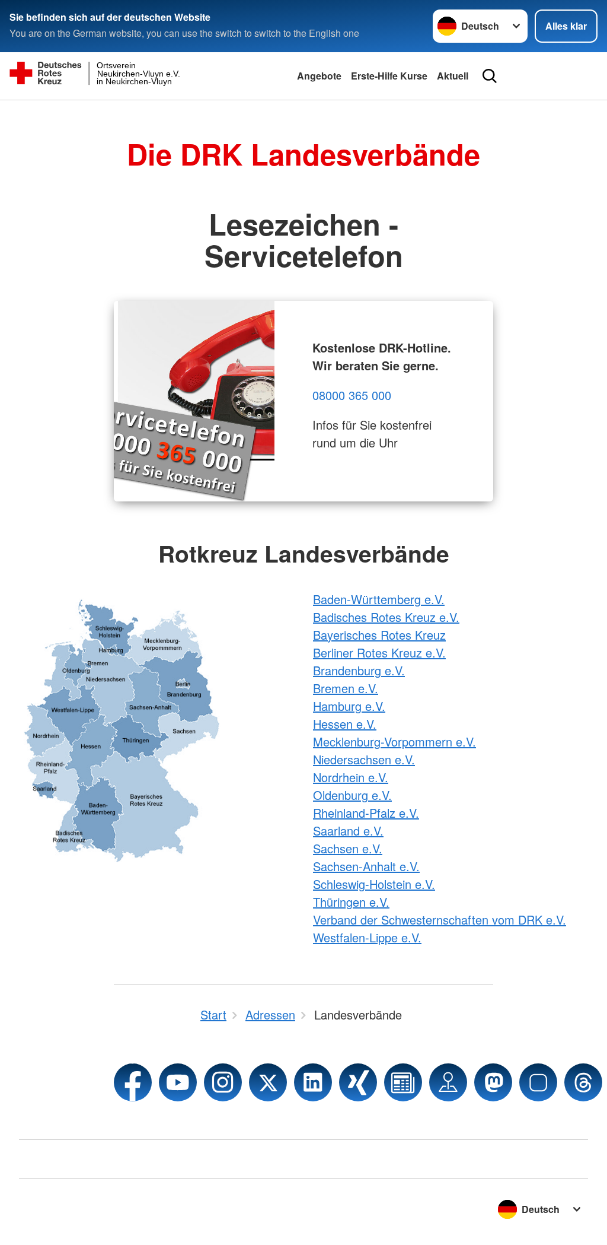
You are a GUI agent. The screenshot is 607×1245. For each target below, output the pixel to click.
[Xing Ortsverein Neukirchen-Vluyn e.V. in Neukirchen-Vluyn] (358, 1082)
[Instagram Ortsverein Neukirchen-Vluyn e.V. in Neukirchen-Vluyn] (223, 1082)
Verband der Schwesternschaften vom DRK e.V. (439, 919)
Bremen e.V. (345, 688)
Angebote (319, 75)
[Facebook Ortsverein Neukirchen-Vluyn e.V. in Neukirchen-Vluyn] (133, 1082)
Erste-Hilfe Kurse (389, 75)
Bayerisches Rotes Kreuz (379, 634)
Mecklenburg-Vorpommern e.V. (394, 741)
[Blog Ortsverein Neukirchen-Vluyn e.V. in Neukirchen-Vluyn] (403, 1082)
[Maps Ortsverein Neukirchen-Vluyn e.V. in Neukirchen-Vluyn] (448, 1082)
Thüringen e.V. (351, 901)
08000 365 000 (351, 395)
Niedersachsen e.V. (364, 759)
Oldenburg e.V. (352, 794)
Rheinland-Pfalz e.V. (366, 812)
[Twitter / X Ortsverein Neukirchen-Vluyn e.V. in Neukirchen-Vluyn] (268, 1082)
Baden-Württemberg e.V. (379, 599)
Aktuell (452, 75)
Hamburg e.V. (349, 705)
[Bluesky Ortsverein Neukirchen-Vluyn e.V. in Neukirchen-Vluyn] (538, 1082)
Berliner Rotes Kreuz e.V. (379, 652)
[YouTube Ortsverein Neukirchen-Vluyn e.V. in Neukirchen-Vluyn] (178, 1082)
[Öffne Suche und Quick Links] (489, 75)
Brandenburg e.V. (359, 670)
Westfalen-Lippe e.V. (367, 937)
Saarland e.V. (348, 830)
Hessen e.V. (344, 723)
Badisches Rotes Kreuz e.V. (386, 616)
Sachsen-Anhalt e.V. (366, 866)
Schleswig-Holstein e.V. (374, 884)
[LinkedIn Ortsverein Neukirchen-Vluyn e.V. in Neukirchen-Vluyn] (313, 1082)
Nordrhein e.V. (350, 777)
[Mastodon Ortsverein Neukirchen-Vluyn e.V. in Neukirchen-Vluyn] (493, 1082)
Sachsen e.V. (347, 848)
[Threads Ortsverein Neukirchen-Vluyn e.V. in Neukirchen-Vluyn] (583, 1082)
